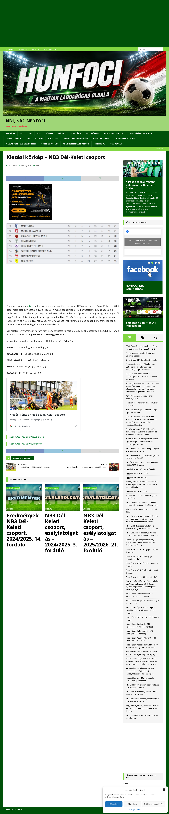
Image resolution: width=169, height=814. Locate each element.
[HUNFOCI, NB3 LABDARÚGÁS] (143, 269)
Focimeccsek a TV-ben (125, 138)
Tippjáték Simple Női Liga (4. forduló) (140, 468)
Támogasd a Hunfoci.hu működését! (141, 323)
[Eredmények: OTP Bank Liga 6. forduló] (143, 171)
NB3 (39, 133)
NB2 (30, 133)
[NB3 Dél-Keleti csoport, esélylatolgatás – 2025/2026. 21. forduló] (101, 497)
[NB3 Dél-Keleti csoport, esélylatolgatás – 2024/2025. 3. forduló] (63, 497)
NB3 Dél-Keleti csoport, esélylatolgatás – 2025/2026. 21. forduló (100, 533)
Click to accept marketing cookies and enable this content (142, 240)
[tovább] (148, 211)
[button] (164, 790)
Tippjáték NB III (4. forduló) (137, 472)
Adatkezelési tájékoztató (76, 144)
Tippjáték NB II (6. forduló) (136, 476)
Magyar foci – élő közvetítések (21, 144)
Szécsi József (26, 165)
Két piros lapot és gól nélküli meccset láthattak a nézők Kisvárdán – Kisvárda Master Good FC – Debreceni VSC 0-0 (141, 660)
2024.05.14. (12, 165)
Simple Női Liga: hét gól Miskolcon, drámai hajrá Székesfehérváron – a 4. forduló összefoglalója (141, 541)
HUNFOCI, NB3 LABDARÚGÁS (135, 286)
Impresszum (99, 144)
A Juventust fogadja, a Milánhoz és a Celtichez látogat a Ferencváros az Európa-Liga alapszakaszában (140, 366)
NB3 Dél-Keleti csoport (22, 458)
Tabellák (74, 133)
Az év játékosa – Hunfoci (141, 133)
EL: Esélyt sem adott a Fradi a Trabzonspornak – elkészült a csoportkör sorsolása (142, 375)
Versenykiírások (13, 138)
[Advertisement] (77, 26)
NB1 (22, 133)
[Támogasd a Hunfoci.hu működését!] (143, 306)
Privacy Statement (135, 810)
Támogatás (116, 144)
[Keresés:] (150, 49)
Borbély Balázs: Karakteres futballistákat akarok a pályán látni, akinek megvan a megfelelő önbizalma (142, 483)
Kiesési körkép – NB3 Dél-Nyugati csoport (25, 444)
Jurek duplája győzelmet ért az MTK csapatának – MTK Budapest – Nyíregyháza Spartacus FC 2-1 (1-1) (140, 670)
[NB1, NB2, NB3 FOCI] (84, 114)
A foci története (34, 138)
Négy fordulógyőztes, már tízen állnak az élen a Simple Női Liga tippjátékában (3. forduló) (142, 707)
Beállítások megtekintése (154, 804)
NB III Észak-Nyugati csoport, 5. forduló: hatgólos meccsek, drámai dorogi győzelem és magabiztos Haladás (142, 518)
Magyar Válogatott (114, 133)
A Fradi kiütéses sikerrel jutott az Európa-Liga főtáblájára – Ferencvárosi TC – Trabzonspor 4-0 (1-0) (142, 440)
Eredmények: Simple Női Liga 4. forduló (141, 576)
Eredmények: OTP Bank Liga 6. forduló (140, 188)
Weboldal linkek (101, 138)
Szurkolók (53, 138)
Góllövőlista (92, 133)
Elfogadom (113, 804)
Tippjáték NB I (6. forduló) (136, 490)
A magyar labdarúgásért (76, 138)
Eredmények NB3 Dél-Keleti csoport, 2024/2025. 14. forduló (23, 530)
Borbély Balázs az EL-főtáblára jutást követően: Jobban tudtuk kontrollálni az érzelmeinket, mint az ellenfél (141, 431)
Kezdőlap (10, 133)
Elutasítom (132, 804)
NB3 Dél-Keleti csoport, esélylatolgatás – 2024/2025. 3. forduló (61, 533)
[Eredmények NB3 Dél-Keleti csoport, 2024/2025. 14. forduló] (24, 497)
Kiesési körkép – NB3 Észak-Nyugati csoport (26, 437)
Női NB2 (61, 133)
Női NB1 (49, 133)
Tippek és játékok (49, 144)
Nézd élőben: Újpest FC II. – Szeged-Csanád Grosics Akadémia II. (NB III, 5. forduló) (141, 609)
